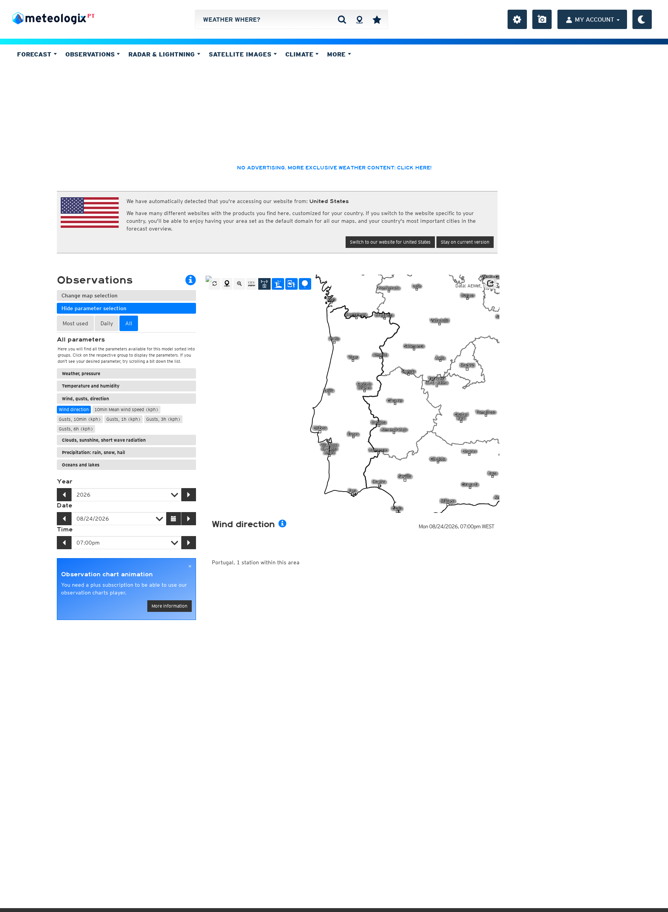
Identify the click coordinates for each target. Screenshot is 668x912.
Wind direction (74, 409)
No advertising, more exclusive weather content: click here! (334, 168)
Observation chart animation (107, 574)
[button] (490, 283)
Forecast (35, 54)
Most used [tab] (75, 323)
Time (65, 529)
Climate (300, 54)
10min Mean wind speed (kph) (126, 409)
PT (91, 16)
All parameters (81, 339)
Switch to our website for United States (390, 242)
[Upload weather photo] (542, 19)
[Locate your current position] (227, 284)
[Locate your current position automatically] (359, 19)
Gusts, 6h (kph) (76, 429)
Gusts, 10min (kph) (80, 419)
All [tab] (128, 323)
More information (169, 606)
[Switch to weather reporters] (291, 284)
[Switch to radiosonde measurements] (305, 284)
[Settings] (517, 19)
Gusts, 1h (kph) (123, 419)
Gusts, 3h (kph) (163, 419)
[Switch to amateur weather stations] (278, 284)
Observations (91, 54)
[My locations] (377, 19)
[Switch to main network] (264, 284)
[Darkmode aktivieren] (642, 19)
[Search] (342, 19)
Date (64, 505)
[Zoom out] (239, 284)
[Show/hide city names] (251, 284)
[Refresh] (214, 284)
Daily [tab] (107, 323)
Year (64, 481)
